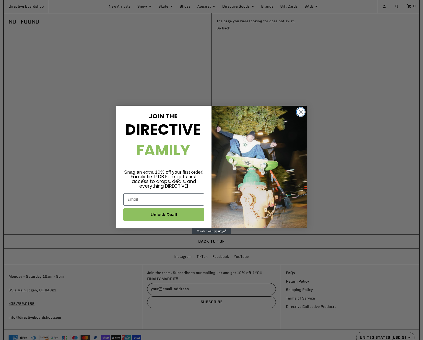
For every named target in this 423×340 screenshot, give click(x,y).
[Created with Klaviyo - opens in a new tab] (211, 231)
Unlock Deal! (164, 214)
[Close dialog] (300, 112)
